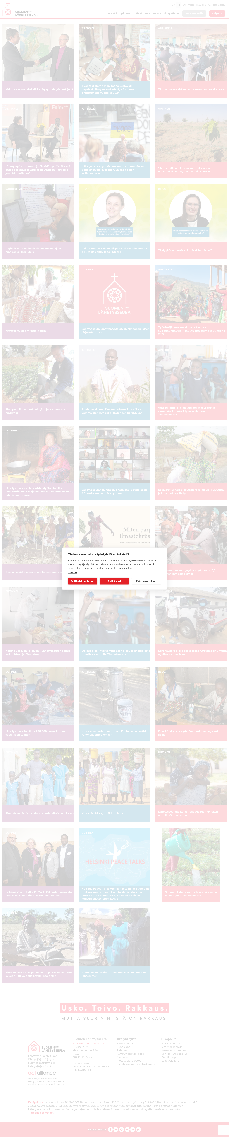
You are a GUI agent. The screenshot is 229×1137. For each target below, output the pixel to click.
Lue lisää (72, 572)
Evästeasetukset (146, 581)
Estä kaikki (114, 581)
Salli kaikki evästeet (83, 581)
